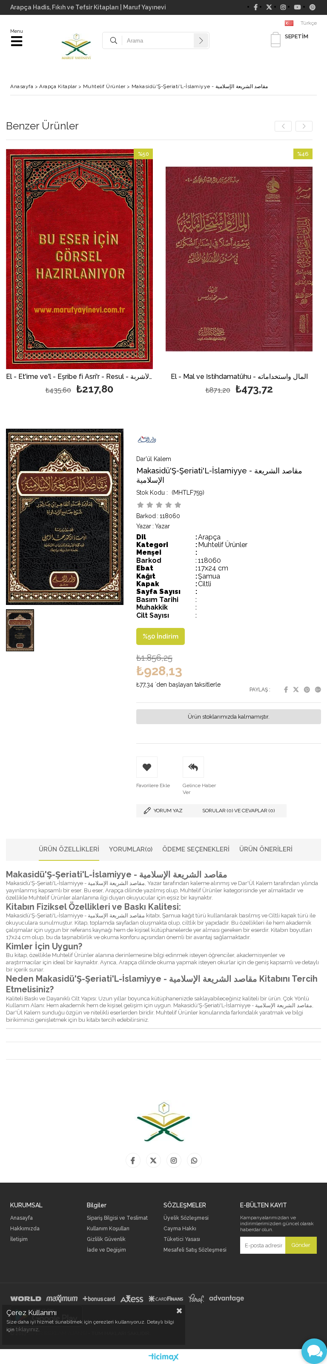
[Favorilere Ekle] (79, 272)
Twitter (296, 689)
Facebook (286, 689)
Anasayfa (21, 1218)
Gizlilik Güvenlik (106, 1239)
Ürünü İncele (116, 272)
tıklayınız (27, 1329)
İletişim (19, 1239)
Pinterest (307, 689)
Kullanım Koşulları (108, 1229)
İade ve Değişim (106, 1250)
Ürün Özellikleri (69, 849)
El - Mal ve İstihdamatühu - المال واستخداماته (239, 377)
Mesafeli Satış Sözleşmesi (195, 1250)
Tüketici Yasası (182, 1239)
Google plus (318, 689)
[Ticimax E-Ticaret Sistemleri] (164, 1357)
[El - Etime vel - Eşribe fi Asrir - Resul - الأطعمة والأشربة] (79, 259)
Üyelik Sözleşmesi (186, 1218)
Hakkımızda (25, 1229)
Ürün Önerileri (266, 849)
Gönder (301, 1245)
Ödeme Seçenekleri (195, 849)
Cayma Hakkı (180, 1229)
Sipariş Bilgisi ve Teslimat (117, 1218)
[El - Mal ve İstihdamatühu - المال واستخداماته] (239, 259)
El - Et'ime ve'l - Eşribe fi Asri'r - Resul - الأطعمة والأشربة (79, 377)
